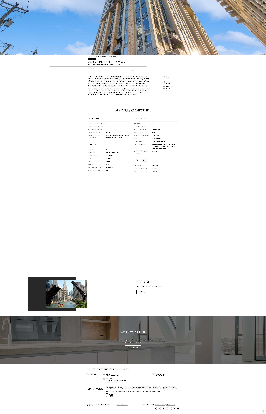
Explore (142, 291)
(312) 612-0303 (159, 375)
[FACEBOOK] (155, 408)
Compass (142, 386)
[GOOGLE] (178, 408)
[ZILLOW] (166, 408)
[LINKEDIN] (163, 408)
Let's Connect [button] (133, 347)
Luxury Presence (122, 405)
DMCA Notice (170, 405)
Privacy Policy (160, 405)
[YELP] (174, 408)
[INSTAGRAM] (159, 408)
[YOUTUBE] (170, 408)
